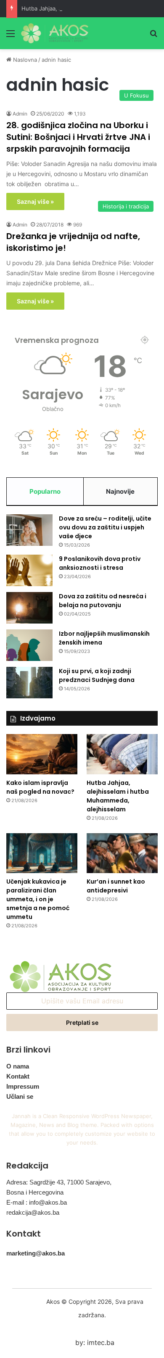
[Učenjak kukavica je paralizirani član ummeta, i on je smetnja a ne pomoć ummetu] (41, 853)
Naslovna (24, 59)
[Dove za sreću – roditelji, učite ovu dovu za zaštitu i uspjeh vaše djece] (29, 530)
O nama (17, 1066)
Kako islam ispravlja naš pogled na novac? (40, 787)
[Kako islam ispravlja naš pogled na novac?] (41, 754)
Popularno (45, 491)
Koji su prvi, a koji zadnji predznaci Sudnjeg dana (97, 675)
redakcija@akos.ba (32, 1212)
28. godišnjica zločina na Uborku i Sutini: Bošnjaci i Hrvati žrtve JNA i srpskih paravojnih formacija (78, 137)
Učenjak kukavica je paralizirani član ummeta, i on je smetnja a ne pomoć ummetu (37, 899)
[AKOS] (54, 33)
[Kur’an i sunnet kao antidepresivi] (122, 853)
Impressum (22, 1086)
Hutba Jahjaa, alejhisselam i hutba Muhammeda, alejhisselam (118, 796)
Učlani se (19, 1096)
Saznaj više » (35, 201)
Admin (20, 114)
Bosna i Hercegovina (34, 1192)
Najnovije (120, 491)
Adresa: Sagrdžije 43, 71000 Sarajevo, (58, 1182)
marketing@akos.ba (35, 1253)
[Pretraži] (153, 36)
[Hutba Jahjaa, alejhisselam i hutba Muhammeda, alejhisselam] (122, 754)
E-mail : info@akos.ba (36, 1202)
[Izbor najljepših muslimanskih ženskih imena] (29, 645)
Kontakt (17, 1076)
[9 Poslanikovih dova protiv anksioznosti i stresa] (29, 570)
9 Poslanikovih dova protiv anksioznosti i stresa (99, 563)
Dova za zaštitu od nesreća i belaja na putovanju (102, 600)
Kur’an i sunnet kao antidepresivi (116, 886)
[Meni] (10, 36)
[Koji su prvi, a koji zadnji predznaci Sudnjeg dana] (29, 682)
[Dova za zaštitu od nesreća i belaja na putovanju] (29, 608)
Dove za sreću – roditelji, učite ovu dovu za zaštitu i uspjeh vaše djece (105, 527)
